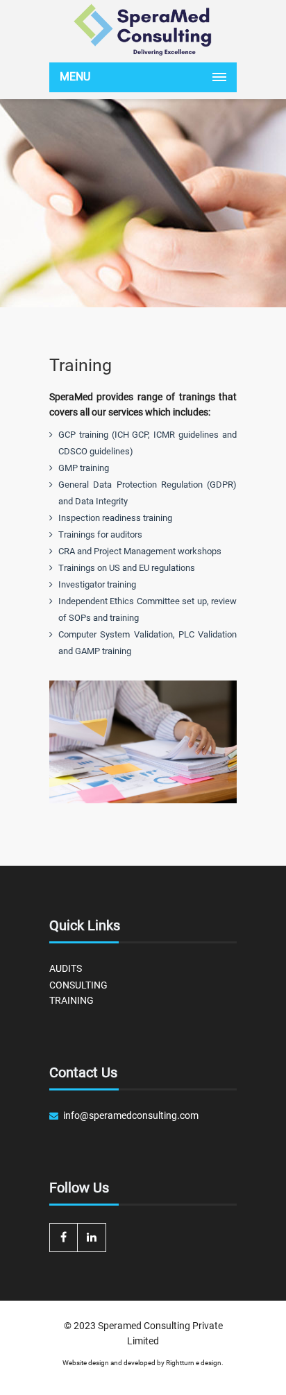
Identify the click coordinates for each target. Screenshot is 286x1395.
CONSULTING (78, 985)
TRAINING (71, 1000)
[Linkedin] (92, 1237)
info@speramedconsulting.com (131, 1115)
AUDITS (65, 968)
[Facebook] (63, 1237)
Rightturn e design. (195, 1363)
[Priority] (143, 29)
